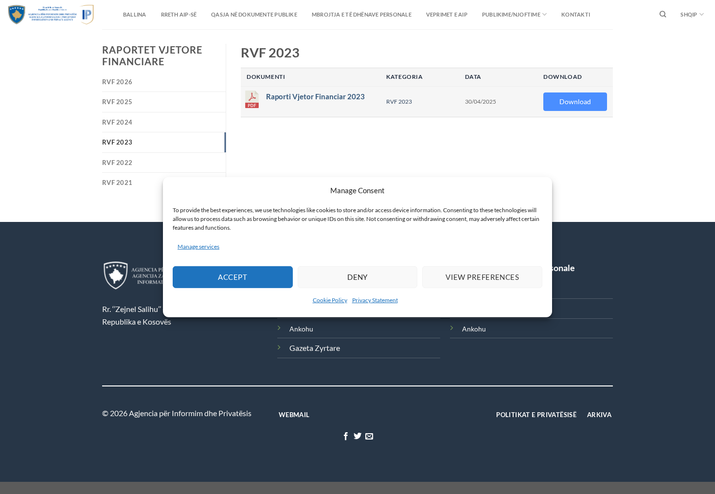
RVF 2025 (117, 102)
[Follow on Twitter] (357, 436)
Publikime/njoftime (511, 14)
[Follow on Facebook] (345, 436)
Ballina (134, 14)
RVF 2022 (117, 162)
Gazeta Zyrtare (314, 347)
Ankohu (301, 329)
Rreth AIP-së (179, 14)
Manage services (198, 246)
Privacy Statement (375, 300)
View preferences (482, 277)
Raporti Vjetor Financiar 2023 (315, 96)
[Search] (663, 14)
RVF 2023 (117, 142)
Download (575, 101)
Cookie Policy (330, 300)
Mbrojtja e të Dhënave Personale (361, 14)
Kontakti (575, 14)
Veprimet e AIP (446, 14)
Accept (232, 277)
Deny (357, 277)
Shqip (688, 14)
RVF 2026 (117, 82)
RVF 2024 (117, 122)
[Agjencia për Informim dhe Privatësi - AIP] (31, 14)
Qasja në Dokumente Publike (254, 14)
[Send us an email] (369, 436)
